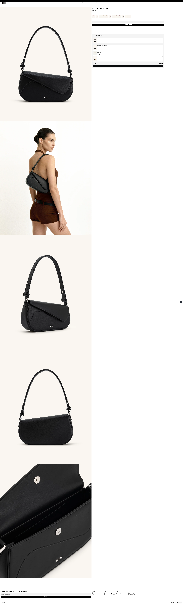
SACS (86, 2)
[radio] (93, 16)
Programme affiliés (119, 593)
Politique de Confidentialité (132, 593)
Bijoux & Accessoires (105, 2)
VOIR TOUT (74, 2)
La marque (93, 591)
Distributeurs (130, 591)
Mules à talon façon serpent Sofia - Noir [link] (103, 56)
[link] (95, 40)
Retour (129, 592)
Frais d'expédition (95, 11)
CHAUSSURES (91, 2)
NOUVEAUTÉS (81, 2)
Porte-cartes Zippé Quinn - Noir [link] (102, 45)
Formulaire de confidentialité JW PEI (109, 594)
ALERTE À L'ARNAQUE (131, 594)
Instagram (93, 595)
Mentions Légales (119, 594)
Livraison (117, 592)
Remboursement (94, 593)
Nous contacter (94, 592)
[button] (181, 302)
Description (94, 29)
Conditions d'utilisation (107, 592)
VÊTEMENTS (98, 2)
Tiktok (105, 595)
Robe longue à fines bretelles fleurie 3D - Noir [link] (104, 51)
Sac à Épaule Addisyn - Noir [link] (101, 38)
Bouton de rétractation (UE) (108, 593)
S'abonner (45, 596)
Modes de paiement (95, 594)
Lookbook (117, 591)
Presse (105, 591)
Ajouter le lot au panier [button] (128, 65)
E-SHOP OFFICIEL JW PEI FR (173, 602)
